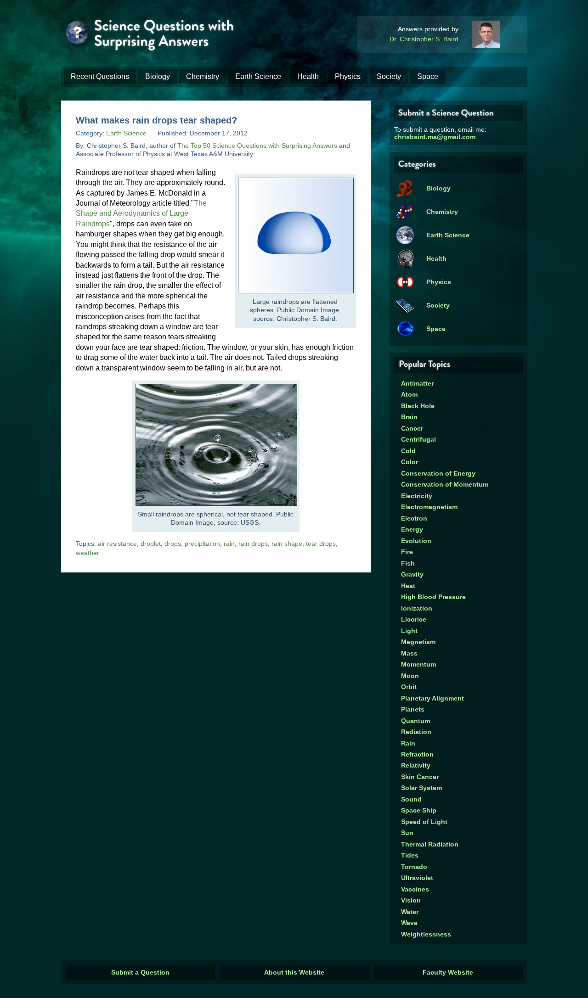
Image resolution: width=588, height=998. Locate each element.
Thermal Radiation (429, 844)
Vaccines (415, 889)
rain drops (253, 543)
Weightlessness (426, 934)
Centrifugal (418, 439)
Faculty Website (448, 972)
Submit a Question (140, 972)
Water (409, 911)
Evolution (416, 540)
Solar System (421, 787)
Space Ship (418, 810)
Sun (407, 832)
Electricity (416, 495)
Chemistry (202, 76)
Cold (408, 450)
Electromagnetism (429, 506)
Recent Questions (100, 76)
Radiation (416, 731)
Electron (414, 518)
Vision (411, 900)
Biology (157, 76)
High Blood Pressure (433, 596)
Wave (409, 922)
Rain (408, 743)
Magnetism (418, 641)
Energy (412, 529)
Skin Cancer (420, 776)
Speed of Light (424, 821)
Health (308, 76)
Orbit (409, 686)
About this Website (294, 972)
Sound (411, 799)
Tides (409, 855)
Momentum (418, 664)
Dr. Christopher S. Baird (424, 39)
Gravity (412, 574)
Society (389, 76)
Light (409, 630)
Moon (410, 675)
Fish (408, 563)
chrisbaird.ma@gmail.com (434, 136)
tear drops (321, 543)
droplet (151, 543)
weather (87, 552)
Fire (407, 551)
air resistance (117, 543)
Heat (408, 585)
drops (172, 543)
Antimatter (417, 383)
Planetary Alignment (432, 698)
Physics (348, 76)
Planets (412, 709)
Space (427, 76)
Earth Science (258, 76)
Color (409, 461)
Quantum (415, 720)
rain (229, 543)
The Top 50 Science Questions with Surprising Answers (257, 145)
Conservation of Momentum (444, 484)
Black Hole (418, 405)
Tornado (414, 866)
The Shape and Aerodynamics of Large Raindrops (141, 213)
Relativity (415, 765)
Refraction (417, 754)
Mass (409, 653)
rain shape (286, 543)
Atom (409, 394)
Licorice (413, 619)
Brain (409, 417)
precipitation (202, 543)
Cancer (412, 428)
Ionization (416, 608)
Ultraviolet (417, 877)
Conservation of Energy (438, 473)
